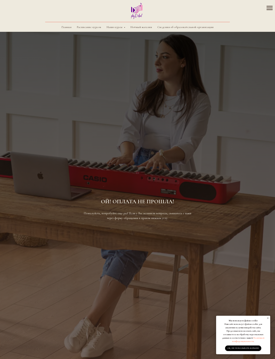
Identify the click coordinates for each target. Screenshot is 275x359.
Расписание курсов (89, 27)
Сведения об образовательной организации (185, 27)
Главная (66, 27)
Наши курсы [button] (115, 27)
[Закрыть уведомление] (267, 318)
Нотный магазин (141, 27)
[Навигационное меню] (270, 8)
